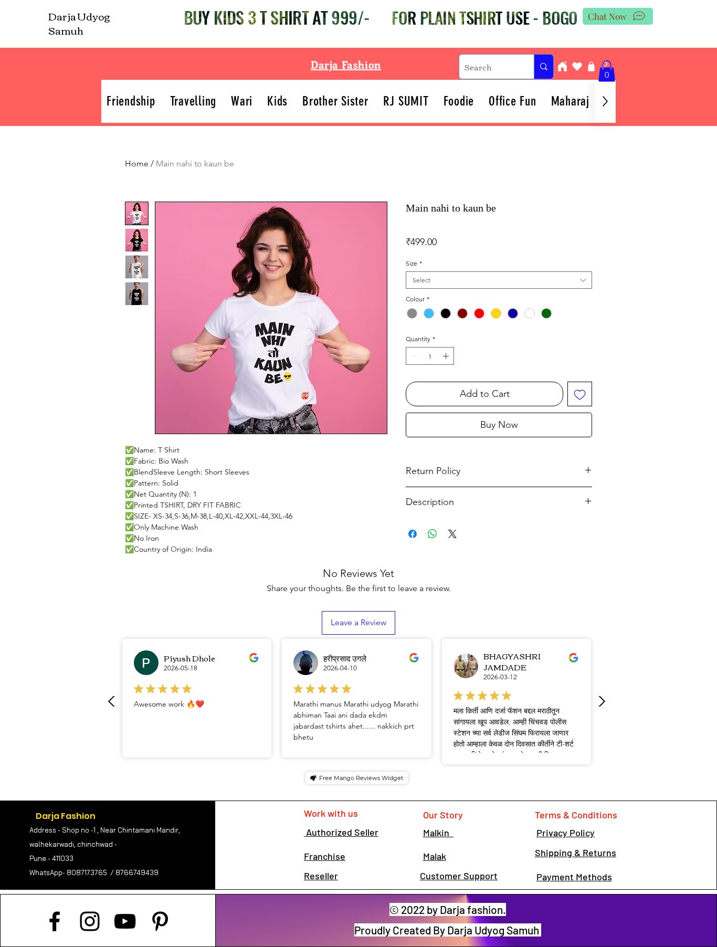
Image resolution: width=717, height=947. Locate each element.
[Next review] (601, 701)
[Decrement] (413, 356)
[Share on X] (452, 534)
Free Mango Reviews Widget (361, 778)
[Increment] (446, 356)
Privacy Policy (565, 832)
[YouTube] (125, 921)
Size (414, 263)
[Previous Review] (112, 701)
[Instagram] (90, 921)
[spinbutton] (430, 356)
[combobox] (499, 280)
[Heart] (577, 66)
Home (137, 164)
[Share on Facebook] (412, 534)
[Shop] (591, 66)
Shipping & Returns (575, 852)
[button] (607, 71)
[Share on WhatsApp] (432, 534)
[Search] (543, 67)
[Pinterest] (160, 921)
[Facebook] (54, 921)
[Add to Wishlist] (579, 394)
